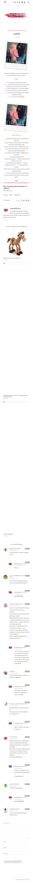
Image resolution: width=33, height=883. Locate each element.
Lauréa (12, 671)
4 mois (5, 195)
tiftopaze (13, 737)
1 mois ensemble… (8, 534)
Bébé (8, 30)
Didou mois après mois (18, 30)
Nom (5, 841)
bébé (11, 195)
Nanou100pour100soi (18, 704)
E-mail (5, 847)
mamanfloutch (15, 208)
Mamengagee (14, 809)
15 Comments (6, 200)
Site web (5, 853)
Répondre (27, 548)
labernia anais (15, 548)
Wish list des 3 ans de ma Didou (12, 258)
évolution (17, 195)
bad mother (21, 73)
